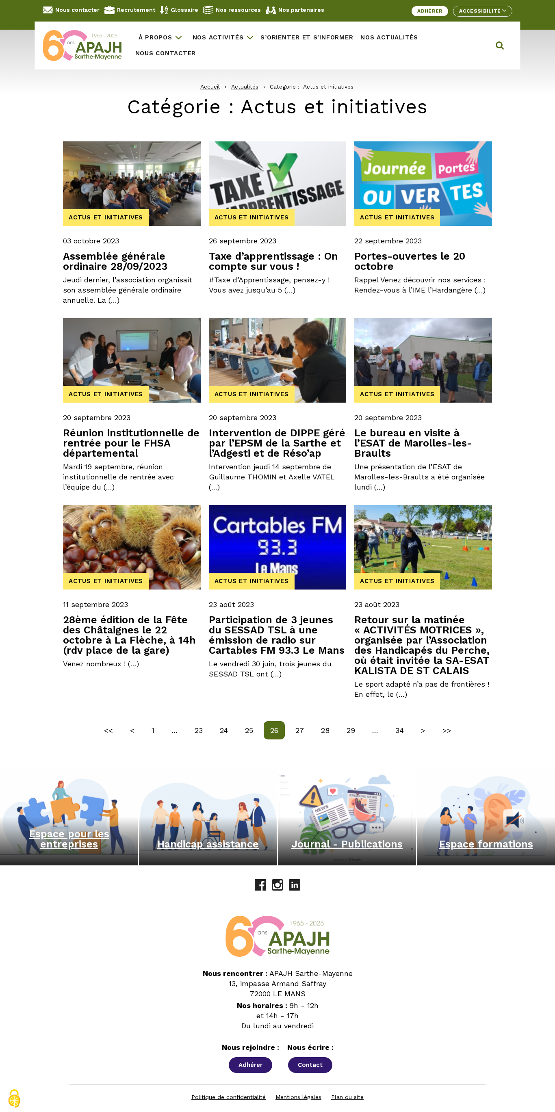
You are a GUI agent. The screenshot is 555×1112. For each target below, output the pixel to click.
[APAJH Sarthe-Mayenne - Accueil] (87, 45)
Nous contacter (77, 10)
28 (328, 730)
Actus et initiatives (106, 217)
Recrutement (136, 10)
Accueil (210, 86)
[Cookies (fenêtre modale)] (14, 1098)
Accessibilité (480, 11)
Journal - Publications (347, 844)
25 (252, 730)
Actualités (244, 86)
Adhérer (429, 11)
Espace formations (486, 844)
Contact (310, 1065)
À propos (155, 37)
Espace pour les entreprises (69, 839)
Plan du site (347, 1097)
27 (302, 730)
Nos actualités (389, 37)
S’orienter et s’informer (306, 37)
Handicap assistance (208, 844)
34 (402, 730)
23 (201, 730)
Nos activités (218, 37)
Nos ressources (238, 10)
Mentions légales (298, 1097)
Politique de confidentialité (228, 1097)
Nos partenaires (301, 10)
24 (226, 730)
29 (354, 730)
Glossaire (184, 10)
